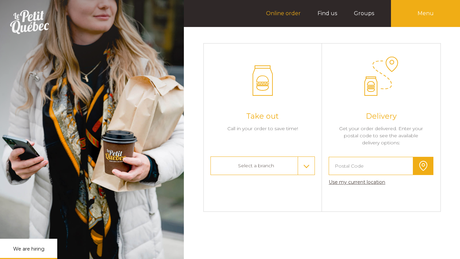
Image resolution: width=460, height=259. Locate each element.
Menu (426, 13)
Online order (283, 13)
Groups (364, 13)
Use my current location (357, 182)
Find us (327, 13)
